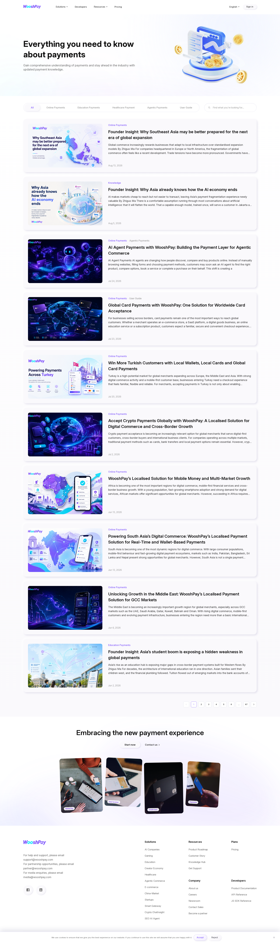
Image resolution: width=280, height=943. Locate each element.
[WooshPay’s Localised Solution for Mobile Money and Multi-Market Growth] (140, 492)
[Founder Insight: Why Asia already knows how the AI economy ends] (140, 203)
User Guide (186, 107)
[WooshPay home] (32, 7)
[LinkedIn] (41, 890)
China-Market (152, 893)
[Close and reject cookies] (274, 937)
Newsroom (194, 901)
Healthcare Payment (123, 107)
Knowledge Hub (197, 862)
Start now (130, 744)
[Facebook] (28, 890)
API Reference (239, 894)
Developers (81, 6)
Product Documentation (244, 888)
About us (193, 888)
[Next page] (254, 704)
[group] (111, 107)
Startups (149, 899)
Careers (193, 894)
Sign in (249, 6)
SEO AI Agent (152, 918)
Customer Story (197, 855)
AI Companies (152, 849)
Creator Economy (154, 868)
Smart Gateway (153, 906)
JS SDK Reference (241, 901)
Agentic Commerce (155, 881)
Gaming (149, 855)
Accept (200, 937)
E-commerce (151, 887)
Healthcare (150, 874)
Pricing (118, 6)
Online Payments (55, 107)
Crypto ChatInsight (154, 912)
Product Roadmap (198, 849)
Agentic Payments (157, 107)
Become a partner (198, 913)
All (32, 107)
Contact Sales (196, 907)
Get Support (195, 868)
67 (246, 704)
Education (150, 862)
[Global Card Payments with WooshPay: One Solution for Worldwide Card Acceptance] (140, 319)
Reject (214, 937)
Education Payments (89, 107)
